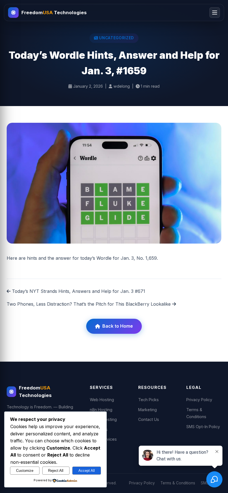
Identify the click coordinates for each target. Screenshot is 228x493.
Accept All (86, 471)
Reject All (55, 471)
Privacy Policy (199, 399)
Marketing (147, 409)
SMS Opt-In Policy (203, 426)
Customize (24, 471)
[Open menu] (214, 12)
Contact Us (148, 419)
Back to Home (117, 326)
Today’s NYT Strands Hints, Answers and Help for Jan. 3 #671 (78, 291)
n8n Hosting (101, 409)
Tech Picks (148, 399)
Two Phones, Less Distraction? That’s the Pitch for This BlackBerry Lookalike (89, 304)
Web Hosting (102, 399)
